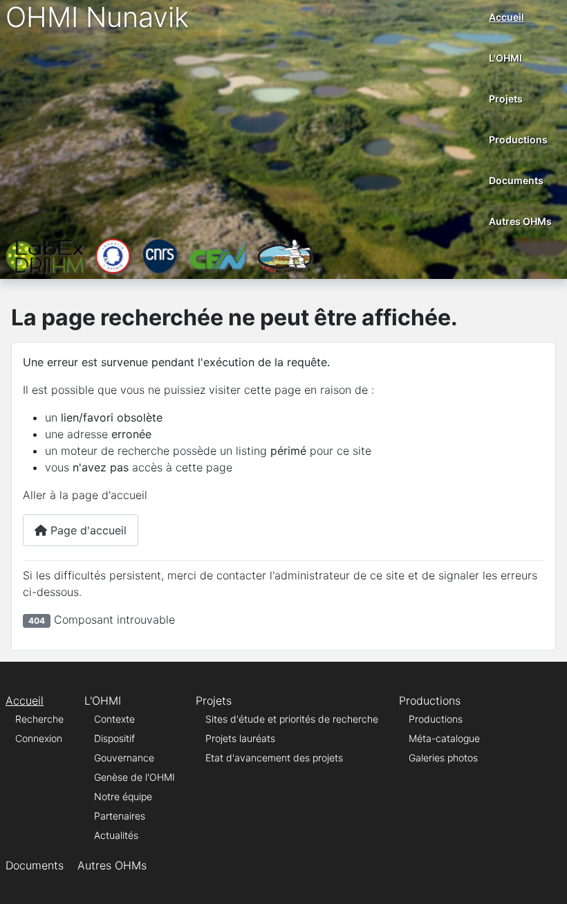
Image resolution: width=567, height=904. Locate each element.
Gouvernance (124, 757)
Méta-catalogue (444, 738)
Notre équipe (123, 796)
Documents (516, 180)
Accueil (506, 17)
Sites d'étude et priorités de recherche (291, 719)
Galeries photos (443, 757)
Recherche (39, 719)
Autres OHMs (520, 221)
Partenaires (119, 816)
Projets (506, 99)
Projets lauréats (240, 738)
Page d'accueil (87, 530)
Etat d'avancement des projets (274, 757)
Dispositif (114, 738)
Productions (518, 139)
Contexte (114, 719)
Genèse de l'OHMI (134, 777)
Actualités (116, 835)
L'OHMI (505, 58)
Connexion (38, 738)
